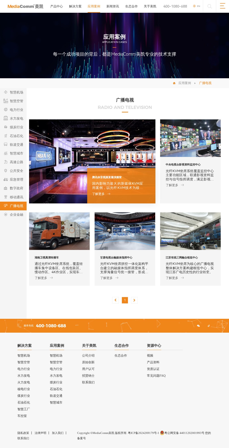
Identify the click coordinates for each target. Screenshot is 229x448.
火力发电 (23, 382)
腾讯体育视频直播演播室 (107, 177)
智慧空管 (23, 362)
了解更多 (98, 194)
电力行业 (23, 369)
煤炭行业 (23, 395)
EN (198, 6)
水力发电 (23, 375)
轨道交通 (56, 395)
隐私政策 (23, 433)
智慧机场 (23, 355)
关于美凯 (150, 6)
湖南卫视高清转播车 (47, 257)
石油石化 (23, 402)
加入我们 (58, 433)
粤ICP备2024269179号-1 (143, 433)
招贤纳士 (88, 375)
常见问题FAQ (156, 375)
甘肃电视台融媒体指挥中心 (116, 257)
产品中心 (56, 6)
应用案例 (94, 6)
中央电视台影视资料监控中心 (183, 164)
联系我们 (88, 382)
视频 (150, 355)
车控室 (22, 416)
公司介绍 (88, 355)
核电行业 (23, 389)
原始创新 (88, 362)
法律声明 (40, 433)
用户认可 (88, 369)
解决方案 (75, 6)
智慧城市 (56, 402)
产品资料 (153, 362)
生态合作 (131, 6)
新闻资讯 (112, 6)
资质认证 (153, 369)
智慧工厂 (23, 409)
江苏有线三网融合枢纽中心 (182, 257)
